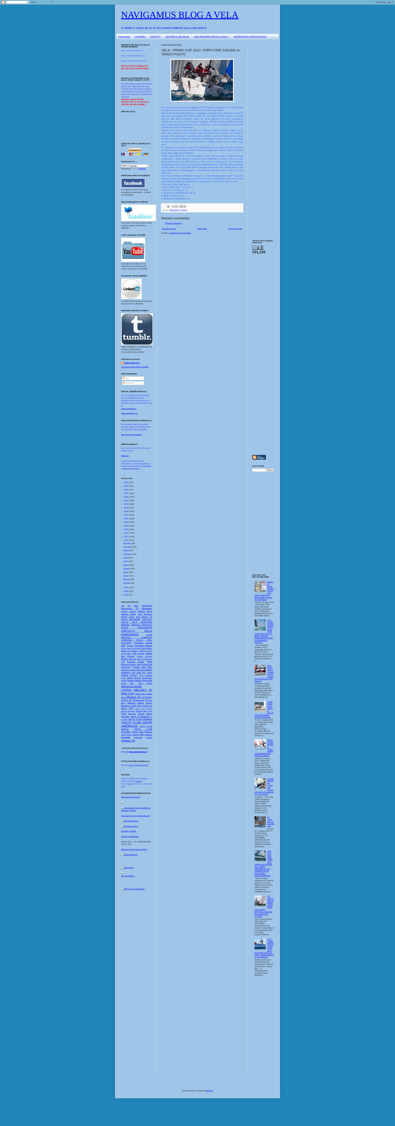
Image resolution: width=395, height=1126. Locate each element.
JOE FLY (141, 672)
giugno (126, 565)
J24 (133, 672)
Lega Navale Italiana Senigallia (136, 680)
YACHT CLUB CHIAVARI (140, 719)
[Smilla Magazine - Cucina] (129, 855)
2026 (126, 482)
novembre (127, 547)
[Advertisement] (261, 90)
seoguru (139, 781)
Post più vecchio (235, 229)
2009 (126, 588)
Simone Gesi (141, 711)
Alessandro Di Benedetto (136, 608)
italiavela (125, 456)
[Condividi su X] (178, 206)
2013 (126, 529)
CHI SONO (140, 36)
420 (122, 606)
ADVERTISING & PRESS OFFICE (250, 36)
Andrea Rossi (128, 614)
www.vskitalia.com (129, 413)
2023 (126, 493)
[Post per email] (168, 206)
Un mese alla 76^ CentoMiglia (270, 821)
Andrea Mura (145, 611)
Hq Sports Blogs (128, 876)
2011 (126, 537)
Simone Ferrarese (128, 711)
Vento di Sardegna (140, 716)
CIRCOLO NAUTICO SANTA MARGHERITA (136, 626)
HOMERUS (126, 673)
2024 (126, 490)
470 (129, 606)
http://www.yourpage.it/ (130, 797)
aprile (126, 572)
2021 (126, 501)
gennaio (127, 583)
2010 (126, 540)
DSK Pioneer (139, 654)
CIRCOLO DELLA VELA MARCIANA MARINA (136, 622)
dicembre (127, 543)
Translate (142, 169)
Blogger (209, 1091)
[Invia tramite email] (173, 206)
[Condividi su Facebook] (181, 206)
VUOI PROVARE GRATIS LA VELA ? (211, 36)
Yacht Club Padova (142, 732)
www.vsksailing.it (128, 409)
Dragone (132, 659)
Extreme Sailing (135, 662)
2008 (126, 591)
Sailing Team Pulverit (143, 708)
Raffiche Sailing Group (139, 703)
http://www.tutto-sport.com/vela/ (134, 849)
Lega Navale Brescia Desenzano (136, 678)
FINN (149, 662)
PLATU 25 (126, 700)
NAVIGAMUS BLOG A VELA (179, 15)
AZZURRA (147, 606)
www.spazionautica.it (138, 752)
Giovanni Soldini (144, 670)
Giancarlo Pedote (128, 670)
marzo (126, 576)
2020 (126, 504)
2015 (126, 522)
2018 (126, 511)
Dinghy (124, 659)
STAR (131, 708)
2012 (126, 533)
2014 (126, 526)
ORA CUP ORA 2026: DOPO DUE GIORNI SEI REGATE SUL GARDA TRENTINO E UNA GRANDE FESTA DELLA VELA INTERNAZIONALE (264, 863)
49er (136, 606)
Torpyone (183, 210)
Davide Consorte (144, 656)
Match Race (140, 694)
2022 (126, 497)
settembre (127, 554)
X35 (125, 719)
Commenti (129, 383)
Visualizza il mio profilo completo (135, 367)
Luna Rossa (145, 683)
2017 (126, 515)
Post (127, 378)
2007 (126, 595)
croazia (149, 737)
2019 (126, 508)
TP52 (123, 714)
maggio (126, 569)
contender (138, 737)
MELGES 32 (174, 210)
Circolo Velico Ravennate (130, 648)
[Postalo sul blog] (175, 206)
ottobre (126, 551)
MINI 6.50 (127, 693)
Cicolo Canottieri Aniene (139, 645)
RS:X (123, 703)
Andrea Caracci (128, 611)
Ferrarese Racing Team (131, 665)
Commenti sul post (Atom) (180, 233)
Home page (124, 36)
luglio (125, 561)
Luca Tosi (127, 683)
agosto (126, 558)
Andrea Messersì (131, 363)
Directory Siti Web (128, 831)
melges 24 (128, 740)
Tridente (141, 714)
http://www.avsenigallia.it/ (131, 435)
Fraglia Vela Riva (142, 667)
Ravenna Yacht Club (131, 706)
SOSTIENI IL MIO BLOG (177, 36)
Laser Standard (145, 675)
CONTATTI (155, 36)
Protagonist (138, 700)
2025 (126, 486)
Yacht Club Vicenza (130, 735)
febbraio (127, 579)
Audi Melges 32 (144, 617)
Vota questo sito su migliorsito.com (135, 816)
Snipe (150, 711)
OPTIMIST (147, 697)
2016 (126, 519)
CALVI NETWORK (130, 619)
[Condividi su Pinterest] (184, 206)
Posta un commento (173, 223)
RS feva (148, 700)
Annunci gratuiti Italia (130, 837)
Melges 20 (134, 697)
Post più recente (169, 229)
